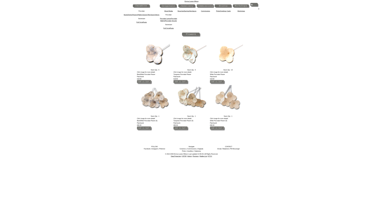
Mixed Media (168, 11)
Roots (145, 22)
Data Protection (176, 156)
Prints (218, 11)
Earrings (186, 11)
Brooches (181, 11)
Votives (157, 15)
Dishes (130, 15)
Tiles (149, 15)
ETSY (210, 156)
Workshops (241, 11)
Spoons (145, 15)
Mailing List (203, 156)
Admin (190, 156)
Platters (140, 15)
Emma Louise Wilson (191, 1)
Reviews (196, 156)
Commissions (205, 11)
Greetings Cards (225, 11)
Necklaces (192, 11)
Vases (153, 15)
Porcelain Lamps (165, 18)
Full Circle (139, 22)
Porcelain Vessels (171, 21)
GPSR (184, 156)
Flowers (135, 15)
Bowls (126, 15)
